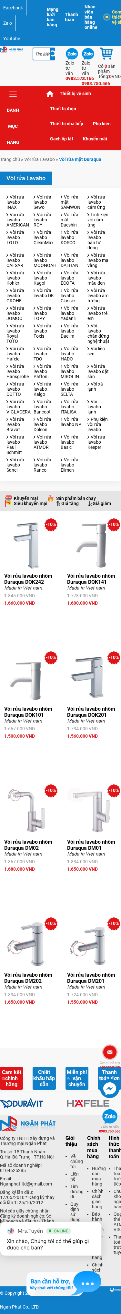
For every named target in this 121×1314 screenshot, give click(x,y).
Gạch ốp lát (61, 138)
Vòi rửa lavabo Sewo (42, 202)
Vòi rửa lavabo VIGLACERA (18, 406)
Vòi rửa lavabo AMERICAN (17, 219)
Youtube (11, 38)
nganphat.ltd (110, 1065)
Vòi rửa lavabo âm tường (97, 295)
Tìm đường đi (77, 1191)
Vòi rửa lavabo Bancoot (42, 406)
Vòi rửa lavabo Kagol (42, 278)
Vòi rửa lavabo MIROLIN (70, 371)
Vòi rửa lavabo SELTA (69, 389)
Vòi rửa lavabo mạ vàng (97, 260)
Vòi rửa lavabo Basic (69, 442)
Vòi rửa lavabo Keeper (96, 442)
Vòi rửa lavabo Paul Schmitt (15, 444)
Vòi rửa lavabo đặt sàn (98, 371)
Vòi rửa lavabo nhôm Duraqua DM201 (91, 978)
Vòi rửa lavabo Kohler (15, 278)
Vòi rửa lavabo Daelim (69, 331)
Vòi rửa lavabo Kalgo (42, 389)
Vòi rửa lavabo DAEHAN (69, 260)
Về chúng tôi (76, 1161)
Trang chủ (50, 93)
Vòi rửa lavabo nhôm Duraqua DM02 (28, 845)
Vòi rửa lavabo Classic (69, 295)
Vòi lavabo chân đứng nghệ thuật (98, 333)
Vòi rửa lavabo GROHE (15, 295)
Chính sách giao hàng (98, 1199)
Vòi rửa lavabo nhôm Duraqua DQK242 (28, 579)
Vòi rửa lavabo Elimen (69, 465)
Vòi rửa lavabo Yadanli (69, 313)
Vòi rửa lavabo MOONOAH (45, 260)
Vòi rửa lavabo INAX (15, 202)
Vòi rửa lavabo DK (44, 293)
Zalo (7, 23)
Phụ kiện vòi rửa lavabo (97, 424)
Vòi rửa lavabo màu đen (96, 278)
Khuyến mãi (95, 138)
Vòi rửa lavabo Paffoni (42, 371)
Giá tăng (70, 503)
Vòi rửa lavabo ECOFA (69, 278)
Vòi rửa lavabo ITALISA (69, 406)
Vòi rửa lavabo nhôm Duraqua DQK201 (91, 712)
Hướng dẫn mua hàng (99, 1176)
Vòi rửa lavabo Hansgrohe (17, 371)
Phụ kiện (102, 123)
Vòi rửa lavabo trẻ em (97, 313)
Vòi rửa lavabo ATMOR (42, 442)
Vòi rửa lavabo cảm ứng (96, 202)
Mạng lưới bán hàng (52, 17)
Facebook (13, 7)
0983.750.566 (109, 1129)
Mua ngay (29, 614)
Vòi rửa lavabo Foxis (42, 331)
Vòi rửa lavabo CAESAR (15, 260)
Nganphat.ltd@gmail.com (26, 1183)
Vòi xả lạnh (95, 386)
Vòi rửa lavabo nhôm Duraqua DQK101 (28, 712)
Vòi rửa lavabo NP (71, 422)
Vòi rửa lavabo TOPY (42, 313)
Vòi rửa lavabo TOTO (15, 237)
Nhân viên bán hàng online (91, 17)
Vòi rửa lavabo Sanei (15, 465)
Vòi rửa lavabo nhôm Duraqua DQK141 (91, 579)
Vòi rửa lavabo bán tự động (96, 240)
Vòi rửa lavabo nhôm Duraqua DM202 (28, 978)
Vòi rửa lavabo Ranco (42, 465)
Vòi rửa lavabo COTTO (15, 389)
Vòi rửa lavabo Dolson (42, 424)
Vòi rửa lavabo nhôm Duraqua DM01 (91, 845)
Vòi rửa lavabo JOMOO (15, 313)
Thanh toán (71, 17)
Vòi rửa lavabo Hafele (15, 353)
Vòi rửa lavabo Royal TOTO (15, 333)
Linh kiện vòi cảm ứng (97, 219)
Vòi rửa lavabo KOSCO (69, 237)
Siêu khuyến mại (30, 503)
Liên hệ (74, 1176)
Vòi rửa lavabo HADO (69, 353)
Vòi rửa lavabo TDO (42, 353)
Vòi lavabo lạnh (94, 406)
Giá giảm (102, 503)
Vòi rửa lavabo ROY (42, 219)
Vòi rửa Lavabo (39, 159)
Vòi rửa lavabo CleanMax (44, 237)
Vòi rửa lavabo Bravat (15, 424)
